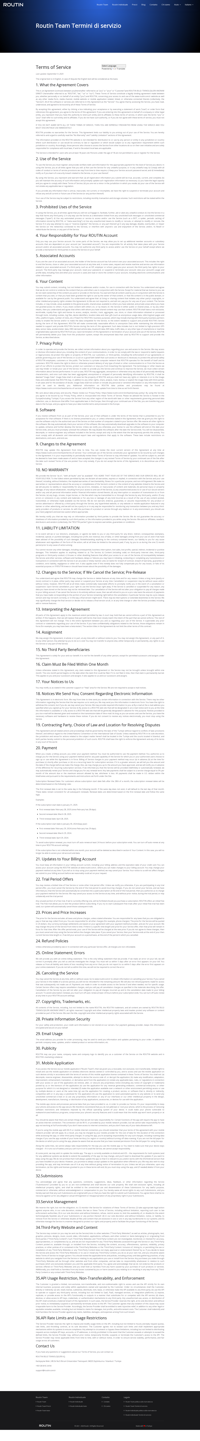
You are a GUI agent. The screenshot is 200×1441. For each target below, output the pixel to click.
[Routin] (45, 1426)
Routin (86, 1426)
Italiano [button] (188, 4)
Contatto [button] (153, 4)
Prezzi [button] (134, 4)
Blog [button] (143, 4)
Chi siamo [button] (166, 4)
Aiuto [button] (177, 4)
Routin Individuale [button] (120, 4)
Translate (121, 68)
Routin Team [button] (102, 4)
